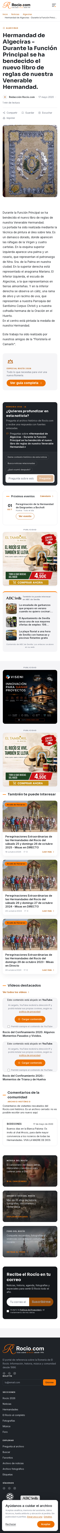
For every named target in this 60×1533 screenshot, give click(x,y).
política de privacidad (29, 1011)
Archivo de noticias (13, 1463)
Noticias (15, 14)
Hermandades (10, 1409)
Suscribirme (41, 1302)
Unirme (49, 1382)
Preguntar (45, 478)
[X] (9, 1373)
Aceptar (45, 1524)
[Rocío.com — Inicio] (16, 5)
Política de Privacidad (30, 1309)
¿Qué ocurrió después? (19, 469)
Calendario (45, 496)
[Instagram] (14, 1373)
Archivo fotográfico (13, 1468)
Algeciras (27, 14)
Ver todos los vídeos (15, 992)
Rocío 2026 (9, 1398)
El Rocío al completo (14, 1415)
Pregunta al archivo (13, 1446)
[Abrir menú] (54, 5)
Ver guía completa (24, 383)
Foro (5, 1431)
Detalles (48, 1517)
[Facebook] (4, 1373)
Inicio (5, 14)
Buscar (6, 1452)
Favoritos (8, 1457)
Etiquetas (8, 1474)
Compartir (12, 112)
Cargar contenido (31, 1020)
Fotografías (9, 1420)
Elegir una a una (34, 1517)
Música (6, 1426)
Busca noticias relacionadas (21, 463)
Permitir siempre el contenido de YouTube (31, 1026)
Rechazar (11, 1524)
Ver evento (26, 517)
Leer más (47, 852)
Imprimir (11, 118)
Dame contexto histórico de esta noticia (27, 457)
